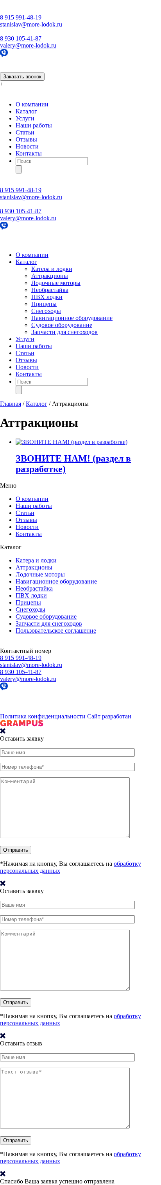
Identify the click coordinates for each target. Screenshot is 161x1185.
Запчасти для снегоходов (64, 332)
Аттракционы (49, 275)
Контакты (29, 153)
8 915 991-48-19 (20, 17)
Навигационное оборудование (72, 318)
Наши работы (34, 125)
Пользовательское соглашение (56, 630)
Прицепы (44, 304)
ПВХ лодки (47, 297)
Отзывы (26, 139)
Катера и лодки (51, 268)
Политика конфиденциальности (43, 716)
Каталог (26, 111)
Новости (27, 146)
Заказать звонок (22, 77)
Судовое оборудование (61, 325)
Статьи (25, 132)
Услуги (25, 118)
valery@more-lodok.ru (28, 45)
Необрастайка (49, 290)
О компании (32, 104)
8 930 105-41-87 (20, 38)
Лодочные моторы (55, 282)
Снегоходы (46, 311)
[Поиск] (19, 169)
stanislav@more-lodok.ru (31, 24)
